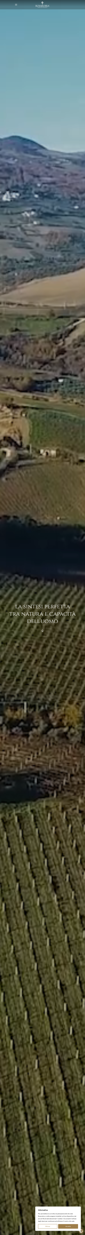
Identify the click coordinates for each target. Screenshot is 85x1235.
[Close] (78, 1208)
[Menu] (16, 4)
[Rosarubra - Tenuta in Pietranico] (42, 4)
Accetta (68, 1226)
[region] (58, 1219)
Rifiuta (47, 1226)
